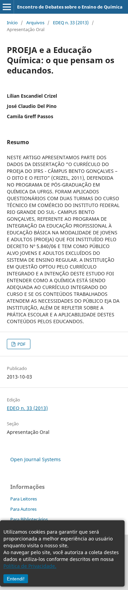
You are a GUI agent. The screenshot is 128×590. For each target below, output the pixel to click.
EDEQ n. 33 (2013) (71, 22)
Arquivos (35, 22)
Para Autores (23, 509)
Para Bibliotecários (29, 519)
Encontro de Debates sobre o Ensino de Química (70, 7)
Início (12, 22)
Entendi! (16, 578)
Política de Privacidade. (29, 566)
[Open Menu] (7, 7)
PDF (21, 344)
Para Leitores (23, 499)
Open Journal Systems (35, 459)
